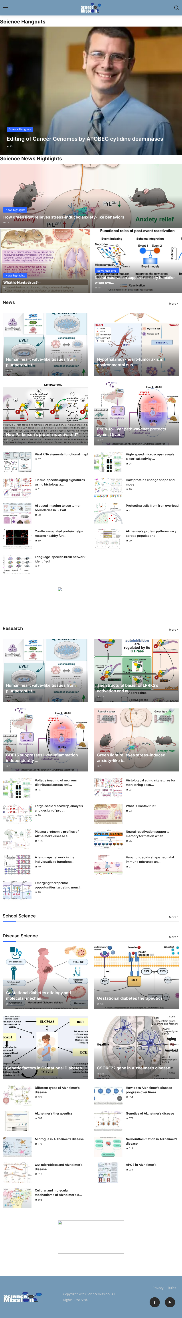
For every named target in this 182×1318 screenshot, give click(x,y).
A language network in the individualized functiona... (54, 859)
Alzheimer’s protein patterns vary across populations (151, 533)
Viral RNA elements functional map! (61, 454)
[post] (91, 91)
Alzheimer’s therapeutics (54, 1113)
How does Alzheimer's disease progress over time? (149, 1090)
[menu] (5, 8)
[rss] (170, 1302)
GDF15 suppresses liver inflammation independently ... (42, 758)
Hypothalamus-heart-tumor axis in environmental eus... (130, 362)
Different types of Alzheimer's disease (57, 1090)
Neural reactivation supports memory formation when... (147, 834)
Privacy (158, 1287)
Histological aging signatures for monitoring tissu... (151, 782)
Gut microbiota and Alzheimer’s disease (59, 1167)
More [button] (172, 303)
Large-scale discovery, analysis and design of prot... (59, 808)
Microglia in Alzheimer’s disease (59, 1139)
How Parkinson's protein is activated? (42, 434)
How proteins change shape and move (150, 482)
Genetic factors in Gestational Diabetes (44, 1068)
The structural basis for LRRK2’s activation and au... (127, 688)
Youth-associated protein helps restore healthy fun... (59, 533)
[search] (176, 8)
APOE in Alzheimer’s (141, 1164)
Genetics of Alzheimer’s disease (150, 1113)
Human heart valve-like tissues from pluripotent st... (41, 362)
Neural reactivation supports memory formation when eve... (135, 280)
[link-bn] (91, 603)
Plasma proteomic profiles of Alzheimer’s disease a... (57, 834)
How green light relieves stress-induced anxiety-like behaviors (63, 217)
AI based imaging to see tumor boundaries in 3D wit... (58, 508)
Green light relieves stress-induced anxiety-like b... (131, 758)
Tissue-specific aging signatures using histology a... (60, 482)
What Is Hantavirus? (20, 282)
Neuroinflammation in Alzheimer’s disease (151, 1141)
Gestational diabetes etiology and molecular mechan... (38, 995)
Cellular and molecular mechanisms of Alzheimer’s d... (58, 1192)
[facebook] (155, 1302)
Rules (172, 1287)
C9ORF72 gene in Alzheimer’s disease (133, 1068)
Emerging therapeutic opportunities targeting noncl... (58, 885)
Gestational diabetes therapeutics (130, 998)
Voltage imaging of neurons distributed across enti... (56, 782)
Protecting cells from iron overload (152, 505)
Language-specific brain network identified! (60, 559)
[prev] (7, 91)
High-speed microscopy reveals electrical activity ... (150, 456)
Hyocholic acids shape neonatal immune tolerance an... (150, 859)
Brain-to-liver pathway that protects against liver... (131, 432)
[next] (175, 91)
